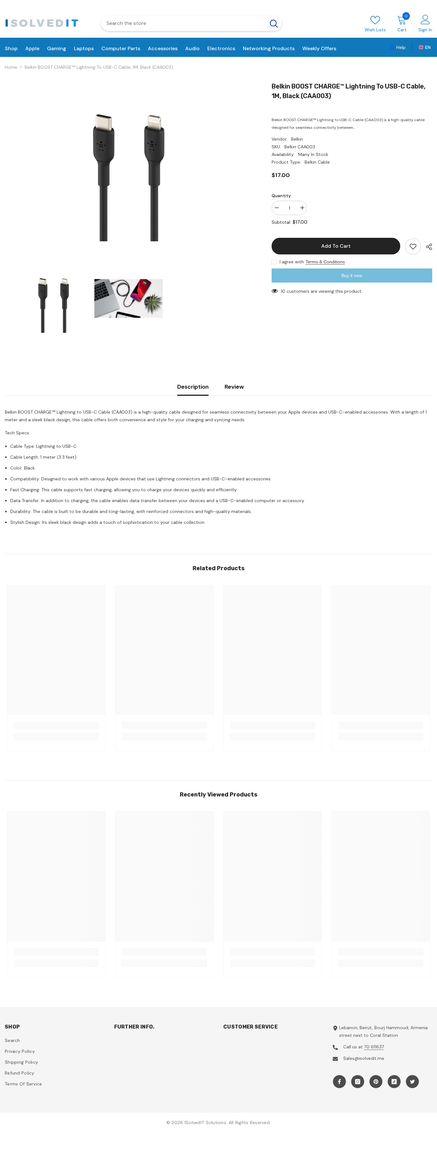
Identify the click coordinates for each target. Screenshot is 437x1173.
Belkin (297, 139)
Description (193, 387)
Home (11, 67)
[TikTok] (394, 1081)
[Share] (426, 246)
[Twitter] (412, 1081)
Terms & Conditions (325, 261)
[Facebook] (339, 1081)
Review (234, 387)
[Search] (191, 23)
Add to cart (336, 246)
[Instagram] (357, 1081)
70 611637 (374, 1047)
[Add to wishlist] (413, 246)
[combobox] (183, 23)
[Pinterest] (376, 1081)
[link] (397, 47)
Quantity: (282, 195)
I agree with (292, 262)
